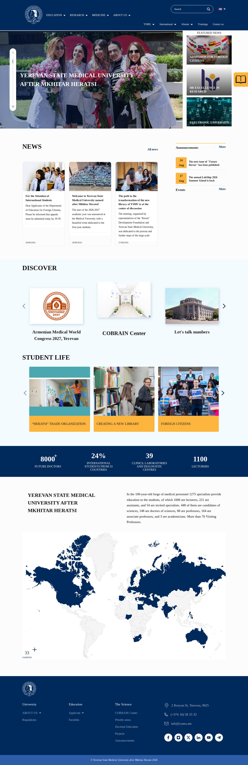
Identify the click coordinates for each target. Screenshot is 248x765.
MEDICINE (98, 15)
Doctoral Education (126, 726)
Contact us (218, 24)
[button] (13, 58)
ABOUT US (120, 15)
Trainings (203, 24)
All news (152, 149)
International (166, 24)
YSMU (147, 24)
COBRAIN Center (126, 712)
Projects (120, 733)
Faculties (74, 719)
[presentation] (23, 306)
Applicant (74, 712)
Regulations (29, 719)
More (222, 146)
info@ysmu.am (181, 723)
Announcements (124, 740)
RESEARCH (77, 15)
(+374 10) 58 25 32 (184, 714)
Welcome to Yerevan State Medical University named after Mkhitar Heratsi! (87, 200)
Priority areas (123, 719)
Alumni (185, 24)
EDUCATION (54, 15)
